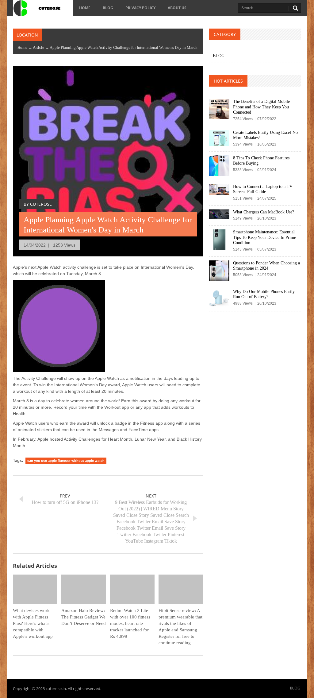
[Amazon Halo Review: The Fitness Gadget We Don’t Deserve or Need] (83, 589)
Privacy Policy (140, 7)
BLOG (108, 7)
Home (84, 7)
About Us (177, 7)
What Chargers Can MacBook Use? (263, 212)
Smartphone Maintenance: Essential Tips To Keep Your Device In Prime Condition (264, 237)
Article (38, 47)
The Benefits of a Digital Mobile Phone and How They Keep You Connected (261, 107)
